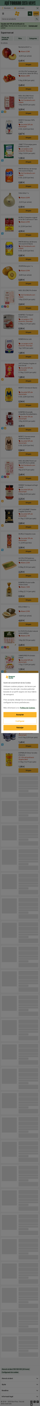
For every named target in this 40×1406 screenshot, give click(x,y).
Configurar (20, 721)
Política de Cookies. (27, 708)
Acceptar (20, 715)
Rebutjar (19, 728)
